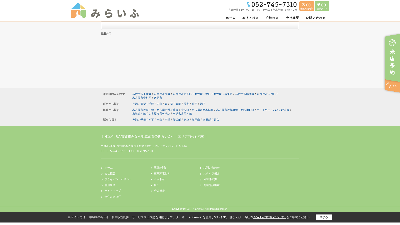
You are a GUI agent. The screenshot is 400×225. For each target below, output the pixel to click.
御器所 (207, 119)
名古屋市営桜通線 (168, 109)
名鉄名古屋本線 (182, 113)
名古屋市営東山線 (143, 109)
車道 (167, 119)
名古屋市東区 (162, 94)
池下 (202, 103)
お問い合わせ (211, 167)
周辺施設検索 (211, 185)
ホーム (109, 167)
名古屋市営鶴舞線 (227, 109)
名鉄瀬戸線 (248, 109)
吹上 (186, 119)
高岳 (216, 119)
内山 (160, 103)
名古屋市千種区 (141, 94)
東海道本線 (139, 113)
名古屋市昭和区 (182, 94)
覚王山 (196, 119)
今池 (135, 103)
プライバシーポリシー (118, 179)
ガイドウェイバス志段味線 (273, 109)
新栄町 (177, 119)
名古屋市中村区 (141, 97)
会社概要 (110, 173)
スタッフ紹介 (211, 173)
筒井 (187, 103)
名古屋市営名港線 (160, 113)
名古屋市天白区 (266, 94)
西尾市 (158, 97)
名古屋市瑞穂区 (244, 94)
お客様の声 (210, 179)
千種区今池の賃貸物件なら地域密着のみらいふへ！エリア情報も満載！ (154, 136)
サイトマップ (113, 190)
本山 (159, 119)
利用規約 (110, 185)
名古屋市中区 (203, 94)
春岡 (179, 103)
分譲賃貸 (159, 190)
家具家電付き (162, 173)
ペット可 (159, 179)
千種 (152, 103)
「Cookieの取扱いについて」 (269, 217)
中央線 (185, 109)
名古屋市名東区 (223, 94)
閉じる (324, 217)
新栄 (143, 103)
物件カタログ (113, 196)
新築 (156, 185)
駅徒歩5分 (160, 167)
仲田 (195, 103)
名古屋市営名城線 (203, 109)
